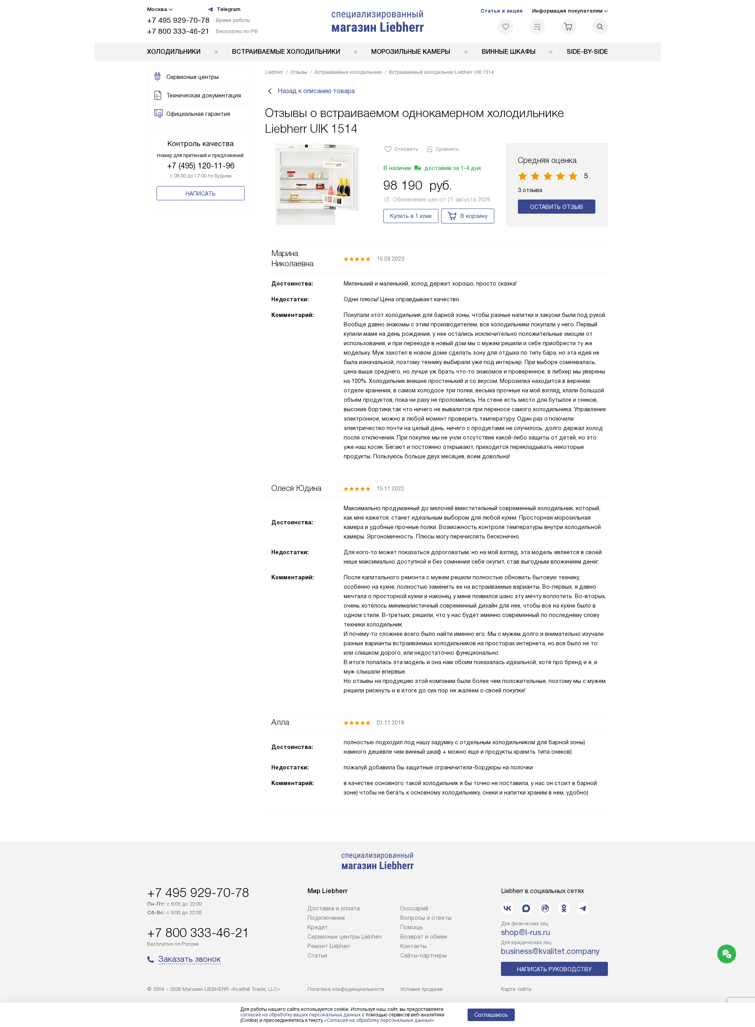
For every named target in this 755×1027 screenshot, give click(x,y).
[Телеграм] (582, 908)
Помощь (411, 927)
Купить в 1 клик (411, 216)
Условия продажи (421, 989)
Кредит (318, 927)
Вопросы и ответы (425, 918)
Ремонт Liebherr (329, 946)
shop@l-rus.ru (525, 932)
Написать (200, 193)
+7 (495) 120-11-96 (200, 165)
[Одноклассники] (564, 908)
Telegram (228, 9)
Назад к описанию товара (316, 91)
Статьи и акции (502, 11)
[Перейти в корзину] (568, 27)
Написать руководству (554, 969)
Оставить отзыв (556, 207)
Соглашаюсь (491, 1015)
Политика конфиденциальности (346, 989)
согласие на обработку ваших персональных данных (300, 1015)
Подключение (326, 918)
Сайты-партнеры (423, 955)
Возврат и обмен (423, 937)
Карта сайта (516, 989)
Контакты (413, 946)
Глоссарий (414, 908)
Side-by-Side (587, 51)
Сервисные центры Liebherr (345, 937)
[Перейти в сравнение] (537, 27)
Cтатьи (317, 955)
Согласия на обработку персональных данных (379, 1020)
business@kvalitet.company (550, 951)
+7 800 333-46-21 (178, 31)
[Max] (526, 908)
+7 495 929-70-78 (178, 20)
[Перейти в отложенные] (506, 27)
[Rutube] (545, 908)
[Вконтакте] (507, 908)
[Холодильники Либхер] (377, 21)
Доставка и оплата (334, 908)
